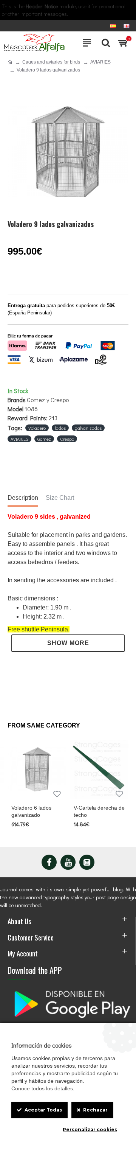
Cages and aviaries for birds (51, 62)
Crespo (67, 439)
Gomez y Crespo (48, 400)
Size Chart (60, 497)
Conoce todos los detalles (42, 1088)
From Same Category (44, 725)
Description (23, 497)
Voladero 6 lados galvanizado (31, 811)
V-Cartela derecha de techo (99, 811)
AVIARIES (100, 62)
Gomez (44, 439)
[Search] (103, 42)
